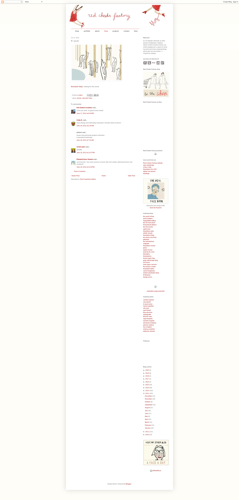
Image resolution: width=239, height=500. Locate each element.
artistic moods (147, 233)
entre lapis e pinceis (150, 264)
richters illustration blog (151, 273)
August (147, 408)
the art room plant (149, 223)
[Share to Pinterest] (97, 95)
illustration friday (77, 87)
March (147, 422)
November (148, 399)
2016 (147, 382)
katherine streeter (149, 331)
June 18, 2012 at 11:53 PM (85, 167)
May (146, 416)
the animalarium (148, 241)
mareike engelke (148, 321)
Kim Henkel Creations (84, 108)
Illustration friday (87, 98)
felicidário (146, 254)
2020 (147, 370)
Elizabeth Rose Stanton (85, 159)
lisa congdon (147, 327)
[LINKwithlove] (155, 470)
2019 (147, 373)
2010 (147, 435)
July (146, 411)
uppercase (146, 229)
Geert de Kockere (156, 208)
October (148, 402)
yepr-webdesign (148, 165)
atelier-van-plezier (149, 171)
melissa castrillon (149, 329)
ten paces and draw (149, 237)
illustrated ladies (148, 269)
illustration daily (148, 231)
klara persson (147, 312)
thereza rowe (147, 316)
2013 (147, 390)
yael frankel (147, 310)
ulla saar (146, 308)
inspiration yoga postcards (156, 291)
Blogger (128, 484)
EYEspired (146, 275)
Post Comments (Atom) (88, 179)
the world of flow (148, 216)
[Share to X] (93, 95)
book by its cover (148, 252)
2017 (147, 379)
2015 (147, 385)
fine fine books (148, 227)
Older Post (131, 176)
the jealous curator (149, 266)
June (147, 413)
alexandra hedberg (149, 323)
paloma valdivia (148, 325)
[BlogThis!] (90, 95)
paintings (146, 173)
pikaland (146, 239)
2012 (147, 393)
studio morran (147, 250)
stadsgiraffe (147, 314)
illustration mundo (149, 246)
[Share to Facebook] (95, 95)
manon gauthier (148, 306)
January (148, 428)
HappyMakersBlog (149, 221)
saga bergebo (148, 319)
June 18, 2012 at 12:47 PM (86, 152)
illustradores (147, 256)
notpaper (146, 243)
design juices (147, 277)
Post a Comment (79, 171)
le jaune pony (147, 304)
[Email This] (88, 95)
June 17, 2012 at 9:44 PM (85, 113)
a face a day (147, 167)
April (146, 419)
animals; (79, 98)
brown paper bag (149, 258)
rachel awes (81, 147)
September (149, 405)
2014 (147, 388)
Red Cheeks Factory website (153, 163)
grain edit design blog (150, 260)
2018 (147, 376)
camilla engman (148, 300)
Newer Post (75, 176)
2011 (147, 432)
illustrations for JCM (149, 169)
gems (145, 248)
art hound (146, 262)
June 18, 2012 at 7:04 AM (85, 140)
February (148, 425)
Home (104, 176)
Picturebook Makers (150, 225)
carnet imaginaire (149, 271)
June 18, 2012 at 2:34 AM (85, 126)
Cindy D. (80, 120)
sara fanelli (147, 302)
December (148, 396)
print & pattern (148, 218)
